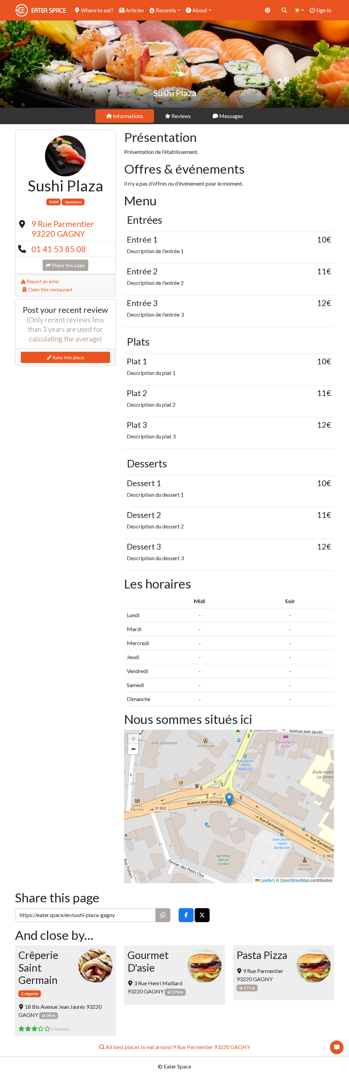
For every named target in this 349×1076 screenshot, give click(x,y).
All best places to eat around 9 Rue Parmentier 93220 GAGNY (177, 1047)
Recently (165, 10)
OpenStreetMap (294, 880)
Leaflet (266, 880)
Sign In (323, 10)
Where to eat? (96, 10)
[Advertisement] (65, 411)
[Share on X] (202, 915)
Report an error (42, 281)
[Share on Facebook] (186, 915)
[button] (229, 799)
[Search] (284, 10)
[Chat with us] (337, 1047)
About (199, 10)
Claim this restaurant (50, 289)
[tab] (124, 116)
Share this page (68, 265)
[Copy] (162, 915)
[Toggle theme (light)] (299, 10)
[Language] (267, 10)
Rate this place (67, 357)
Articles (134, 10)
